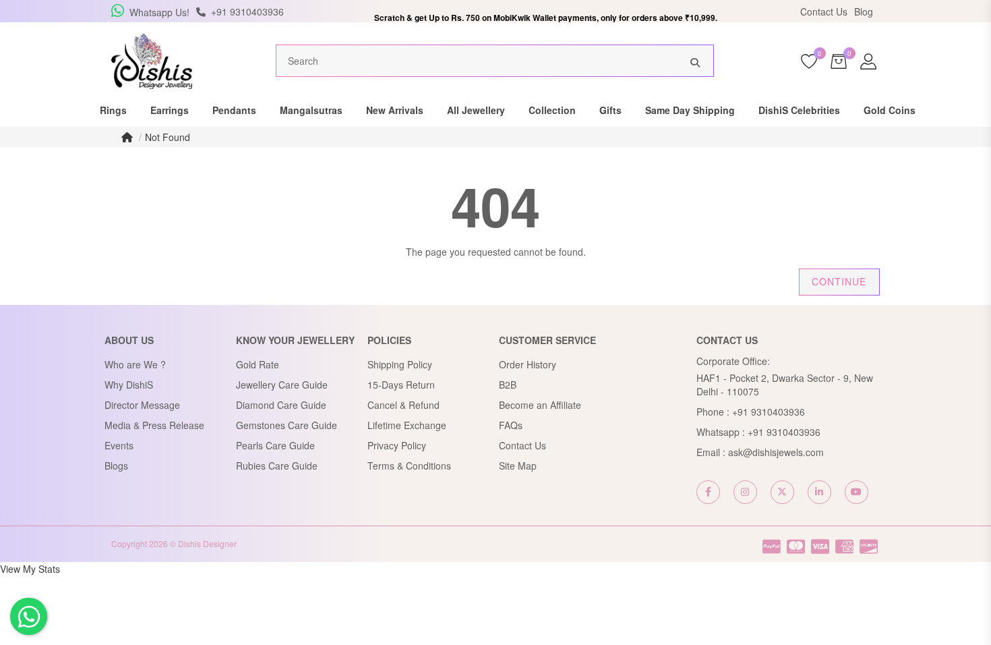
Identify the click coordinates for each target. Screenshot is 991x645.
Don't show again (361, 300)
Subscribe (286, 271)
